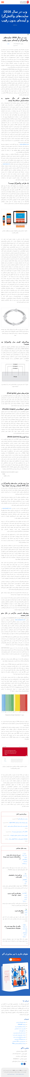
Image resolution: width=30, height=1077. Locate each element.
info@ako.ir (16, 1059)
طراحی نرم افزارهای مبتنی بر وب (19, 1037)
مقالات (8, 44)
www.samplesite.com (20, 620)
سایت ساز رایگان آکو (22, 819)
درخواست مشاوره (16, 959)
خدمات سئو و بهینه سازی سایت (19, 1035)
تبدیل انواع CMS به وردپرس (20, 1039)
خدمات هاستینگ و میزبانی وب (19, 1033)
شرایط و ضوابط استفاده (20, 1074)
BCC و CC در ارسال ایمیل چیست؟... (19, 832)
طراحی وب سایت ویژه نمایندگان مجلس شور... (17, 826)
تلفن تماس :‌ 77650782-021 (20, 1054)
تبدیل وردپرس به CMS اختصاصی (19, 1041)
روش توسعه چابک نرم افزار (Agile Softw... (18, 823)
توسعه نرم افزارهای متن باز (20, 1026)
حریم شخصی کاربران (10, 1074)
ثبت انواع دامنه (22, 1031)
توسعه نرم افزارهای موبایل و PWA (19, 1043)
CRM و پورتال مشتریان (21, 1051)
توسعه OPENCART (22, 1024)
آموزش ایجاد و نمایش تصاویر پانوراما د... (18, 835)
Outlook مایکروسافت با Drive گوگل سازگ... (17, 839)
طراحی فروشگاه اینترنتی (21, 1022)
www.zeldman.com (24, 144)
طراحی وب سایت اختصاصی (20, 1029)
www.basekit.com (6, 508)
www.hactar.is (6, 164)
